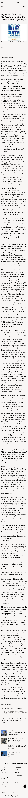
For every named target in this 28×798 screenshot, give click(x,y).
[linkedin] (5, 795)
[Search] (21, 2)
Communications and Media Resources (20, 774)
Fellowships (17, 769)
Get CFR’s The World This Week (9, 782)
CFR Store (17, 772)
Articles (3, 7)
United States (23, 718)
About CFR (4, 767)
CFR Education (5, 772)
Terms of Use (18, 777)
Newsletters (18, 771)
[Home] (2, 3)
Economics (4, 722)
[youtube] (8, 795)
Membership (18, 767)
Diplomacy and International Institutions (11, 720)
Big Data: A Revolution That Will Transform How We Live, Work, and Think (14, 66)
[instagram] (11, 795)
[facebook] (2, 795)
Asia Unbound (7, 704)
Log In (17, 2)
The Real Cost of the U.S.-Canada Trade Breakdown (14, 752)
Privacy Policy (4, 777)
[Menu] (25, 2)
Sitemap (3, 778)
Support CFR (4, 769)
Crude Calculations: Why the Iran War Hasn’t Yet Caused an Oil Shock (17, 731)
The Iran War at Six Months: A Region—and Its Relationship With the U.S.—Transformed (15, 740)
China (3, 10)
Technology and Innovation (12, 718)
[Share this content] (14, 795)
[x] (17, 795)
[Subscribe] (24, 786)
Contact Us (4, 774)
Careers (3, 771)
